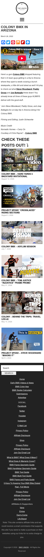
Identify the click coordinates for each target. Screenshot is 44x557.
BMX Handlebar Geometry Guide (22, 468)
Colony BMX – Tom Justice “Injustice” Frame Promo (16, 281)
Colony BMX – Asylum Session (18, 246)
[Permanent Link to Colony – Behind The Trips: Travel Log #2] (22, 302)
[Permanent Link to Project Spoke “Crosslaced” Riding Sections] (22, 196)
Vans (22, 507)
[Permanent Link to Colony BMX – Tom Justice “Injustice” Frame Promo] (22, 266)
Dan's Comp (22, 515)
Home (22, 379)
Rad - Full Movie (22, 486)
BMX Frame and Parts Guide (22, 479)
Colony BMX (19, 74)
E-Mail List (22, 425)
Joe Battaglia (17, 92)
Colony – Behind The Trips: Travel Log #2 (21, 317)
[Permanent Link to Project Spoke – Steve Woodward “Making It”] (22, 339)
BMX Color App (22, 386)
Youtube (22, 415)
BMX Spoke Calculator (22, 390)
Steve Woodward (24, 89)
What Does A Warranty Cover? (22, 461)
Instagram (22, 420)
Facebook (22, 406)
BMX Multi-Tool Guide (22, 475)
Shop (22, 440)
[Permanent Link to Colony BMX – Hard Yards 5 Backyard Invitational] (22, 160)
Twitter (22, 411)
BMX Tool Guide (22, 472)
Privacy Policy (22, 430)
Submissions (22, 393)
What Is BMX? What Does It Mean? (22, 457)
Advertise (22, 397)
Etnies (22, 511)
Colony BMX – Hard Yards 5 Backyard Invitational (17, 175)
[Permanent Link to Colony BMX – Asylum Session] (22, 232)
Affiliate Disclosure (22, 435)
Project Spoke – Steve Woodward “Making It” (21, 354)
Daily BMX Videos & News (22, 382)
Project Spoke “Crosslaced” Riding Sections (18, 211)
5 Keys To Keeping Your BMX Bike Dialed (22, 483)
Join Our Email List (22, 452)
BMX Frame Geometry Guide (22, 464)
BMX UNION (22, 8)
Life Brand (22, 518)
